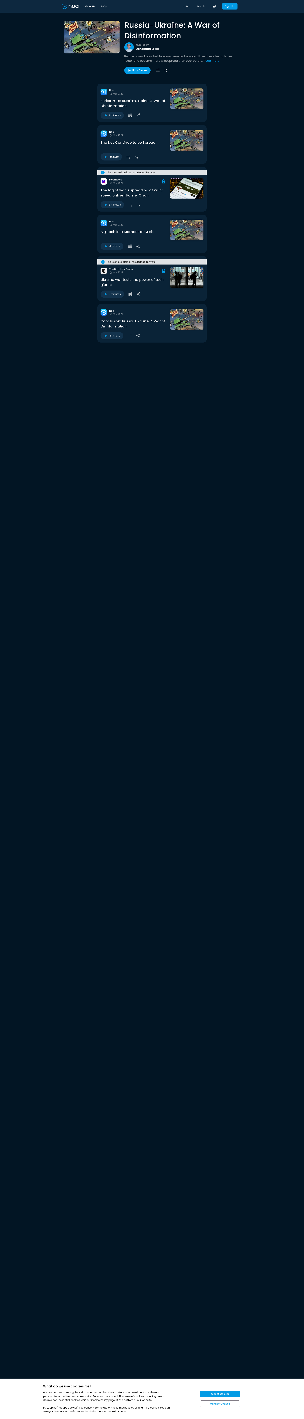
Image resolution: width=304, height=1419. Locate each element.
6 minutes (115, 204)
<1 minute (114, 246)
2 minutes (115, 115)
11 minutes (115, 294)
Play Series (139, 70)
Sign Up (229, 6)
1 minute (114, 157)
